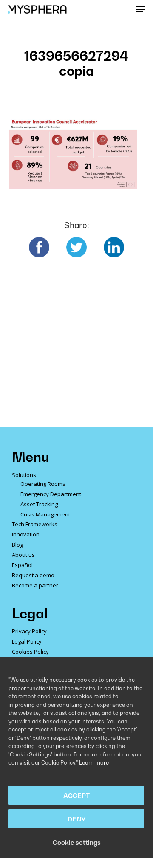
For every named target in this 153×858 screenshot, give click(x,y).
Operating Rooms (42, 483)
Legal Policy (27, 641)
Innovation (26, 534)
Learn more (94, 762)
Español (22, 565)
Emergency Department (50, 494)
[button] (140, 9)
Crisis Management (45, 514)
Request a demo (33, 575)
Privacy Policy (29, 631)
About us (23, 554)
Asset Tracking (39, 504)
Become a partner (35, 585)
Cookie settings (77, 842)
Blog (17, 544)
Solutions (24, 474)
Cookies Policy (30, 651)
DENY (77, 819)
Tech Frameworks (34, 524)
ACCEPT (76, 795)
